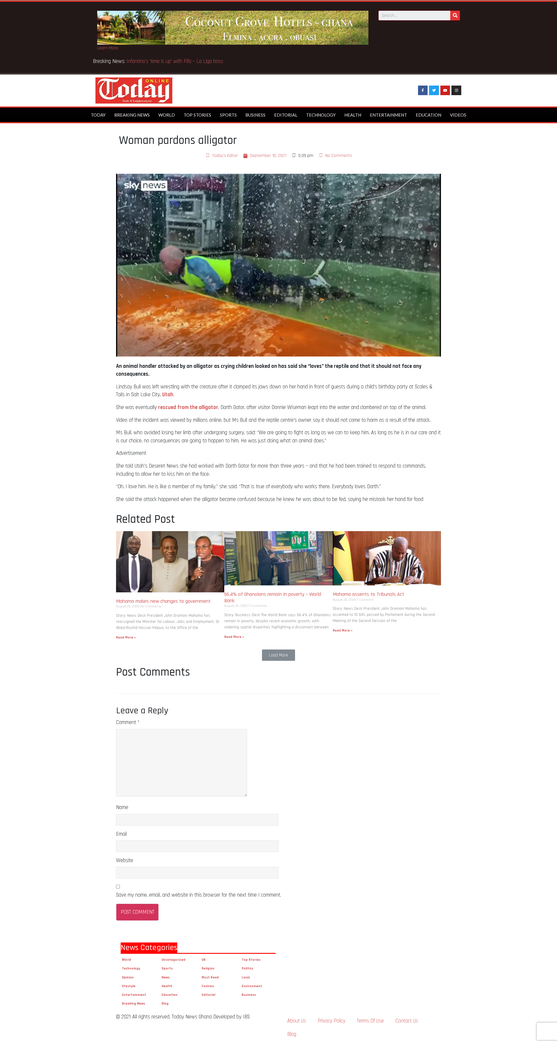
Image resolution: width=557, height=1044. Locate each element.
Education (428, 114)
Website (124, 860)
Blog (165, 1003)
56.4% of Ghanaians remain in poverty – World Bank (272, 597)
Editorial (285, 114)
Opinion (128, 977)
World (166, 114)
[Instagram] (456, 90)
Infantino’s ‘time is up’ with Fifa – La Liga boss (175, 61)
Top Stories (197, 114)
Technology (321, 114)
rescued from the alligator (188, 407)
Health (352, 114)
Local (246, 977)
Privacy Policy (331, 1021)
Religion (208, 968)
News (166, 977)
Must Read (210, 977)
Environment (252, 986)
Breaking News (132, 114)
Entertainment (388, 114)
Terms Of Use (370, 1021)
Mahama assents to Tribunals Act (369, 594)
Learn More (107, 48)
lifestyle (128, 986)
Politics (247, 968)
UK (204, 960)
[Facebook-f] (423, 90)
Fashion (208, 986)
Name (122, 807)
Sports (228, 114)
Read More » (126, 637)
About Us (296, 1021)
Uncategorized (173, 960)
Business (255, 114)
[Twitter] (434, 90)
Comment (128, 722)
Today (98, 114)
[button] (278, 655)
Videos (458, 114)
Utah (167, 394)
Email (121, 834)
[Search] (455, 15)
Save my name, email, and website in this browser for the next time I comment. (198, 895)
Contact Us (406, 1021)
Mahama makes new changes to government (164, 601)
